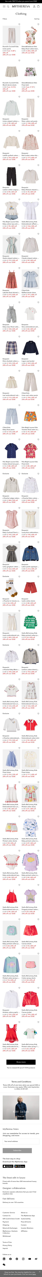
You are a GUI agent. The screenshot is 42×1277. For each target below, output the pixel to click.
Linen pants (7, 49)
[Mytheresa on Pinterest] (17, 1259)
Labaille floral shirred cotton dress (14, 292)
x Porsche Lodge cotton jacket (13, 498)
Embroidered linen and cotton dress (15, 807)
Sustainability (25, 1219)
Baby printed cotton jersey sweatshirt (16, 944)
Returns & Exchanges (10, 1228)
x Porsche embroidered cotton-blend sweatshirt (19, 738)
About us (24, 1212)
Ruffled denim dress (29, 292)
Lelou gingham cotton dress (12, 567)
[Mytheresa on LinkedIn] (4, 1259)
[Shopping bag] (38, 6)
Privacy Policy (7, 1245)
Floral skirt (25, 85)
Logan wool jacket (28, 361)
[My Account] (34, 6)
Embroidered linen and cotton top (15, 909)
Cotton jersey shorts (28, 978)
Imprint (5, 1248)
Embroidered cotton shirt (30, 738)
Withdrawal (7, 1236)
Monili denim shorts (9, 85)
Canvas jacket (27, 1012)
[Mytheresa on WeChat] (4, 1265)
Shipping (6, 1225)
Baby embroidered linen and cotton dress (17, 1046)
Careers (23, 1225)
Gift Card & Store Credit (11, 1219)
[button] (19, 24)
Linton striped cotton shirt (12, 121)
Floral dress (7, 772)
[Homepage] (21, 6)
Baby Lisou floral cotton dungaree (14, 327)
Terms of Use (7, 1242)
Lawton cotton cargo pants (12, 190)
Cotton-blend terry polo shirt (13, 464)
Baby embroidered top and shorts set (16, 875)
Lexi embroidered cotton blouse (14, 395)
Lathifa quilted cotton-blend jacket (15, 155)
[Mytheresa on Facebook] (10, 1259)
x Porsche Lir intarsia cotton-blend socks (16, 601)
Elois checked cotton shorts (12, 361)
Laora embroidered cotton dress (14, 635)
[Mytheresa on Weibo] (36, 1259)
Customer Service (9, 1212)
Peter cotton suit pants (29, 121)
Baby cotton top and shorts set (13, 224)
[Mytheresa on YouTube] (29, 1259)
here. (34, 1274)
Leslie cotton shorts (28, 601)
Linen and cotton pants (30, 395)
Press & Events (26, 1222)
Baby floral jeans (8, 429)
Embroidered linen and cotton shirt (15, 704)
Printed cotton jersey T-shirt (31, 1046)
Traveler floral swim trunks (31, 429)
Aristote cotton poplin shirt (12, 1012)
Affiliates (24, 1231)
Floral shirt (25, 464)
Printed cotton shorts (10, 841)
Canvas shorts (26, 944)
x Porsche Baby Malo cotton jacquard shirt (17, 669)
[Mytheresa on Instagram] (23, 1259)
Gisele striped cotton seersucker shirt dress (17, 258)
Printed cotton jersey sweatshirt (13, 978)
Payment (6, 1222)
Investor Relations (27, 1228)
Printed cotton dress (29, 807)
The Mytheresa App (28, 1215)
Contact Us (6, 1215)
